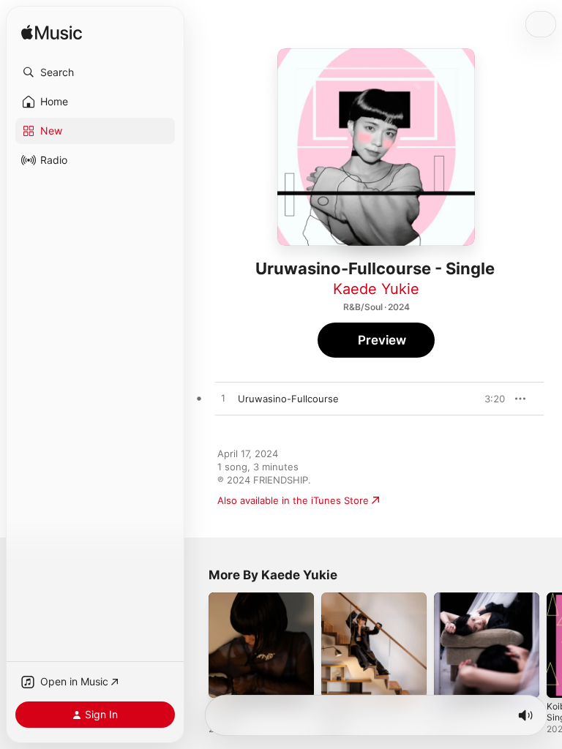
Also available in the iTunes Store (293, 500)
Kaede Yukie (376, 289)
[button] (95, 72)
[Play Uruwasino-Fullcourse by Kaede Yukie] (223, 398)
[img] (51, 33)
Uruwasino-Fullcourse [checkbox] (288, 398)
